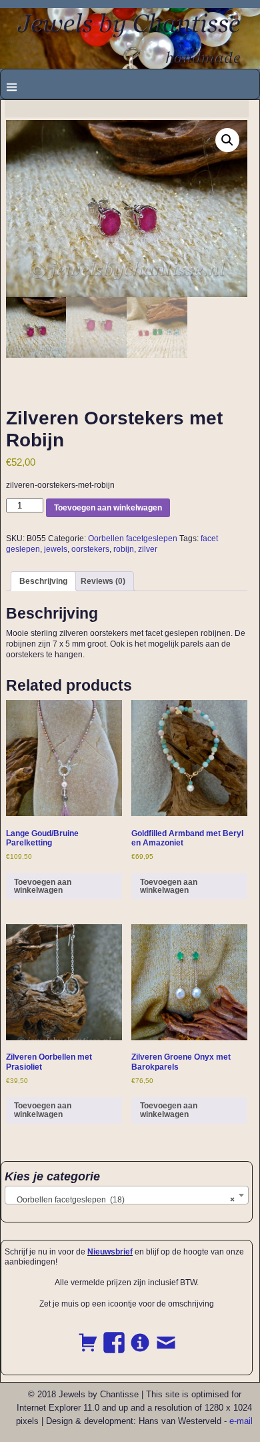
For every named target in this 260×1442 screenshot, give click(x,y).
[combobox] (127, 1195)
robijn (123, 549)
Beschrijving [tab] (43, 581)
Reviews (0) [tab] (103, 581)
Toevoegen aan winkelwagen (108, 507)
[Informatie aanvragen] (140, 1335)
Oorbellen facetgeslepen (132, 538)
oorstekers (90, 549)
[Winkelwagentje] (88, 1335)
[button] (227, 140)
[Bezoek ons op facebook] (114, 1335)
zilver (147, 549)
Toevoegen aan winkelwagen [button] (42, 886)
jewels (55, 549)
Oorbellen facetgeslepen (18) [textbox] (123, 1199)
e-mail (241, 1421)
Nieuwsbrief (110, 1251)
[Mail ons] (166, 1335)
